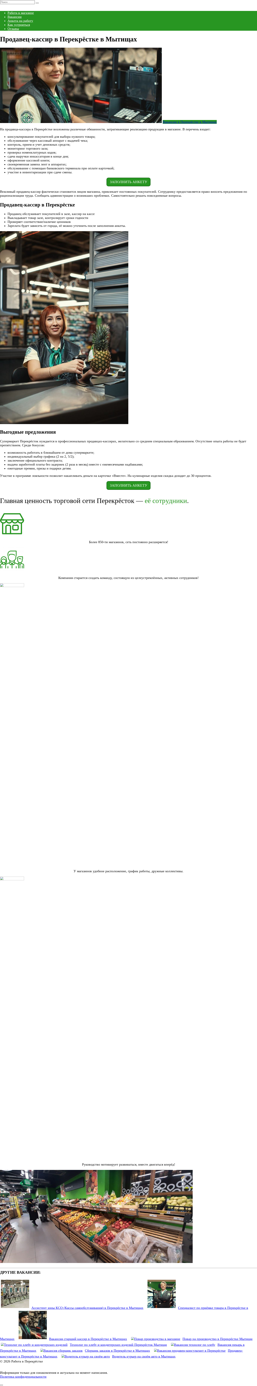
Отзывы (13, 29)
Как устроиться (19, 25)
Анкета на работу (20, 21)
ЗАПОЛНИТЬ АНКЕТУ (128, 182)
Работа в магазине (21, 13)
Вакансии (15, 17)
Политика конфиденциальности (23, 1376)
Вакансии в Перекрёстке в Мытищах (190, 122)
